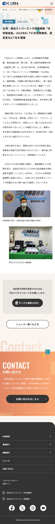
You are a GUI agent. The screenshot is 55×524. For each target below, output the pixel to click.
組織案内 (6, 452)
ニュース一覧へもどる (27, 324)
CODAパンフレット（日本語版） (19, 492)
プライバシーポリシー (10, 480)
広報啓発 (6, 436)
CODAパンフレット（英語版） (18, 499)
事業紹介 (6, 444)
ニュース (6, 460)
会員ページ (6, 483)
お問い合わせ (8, 468)
